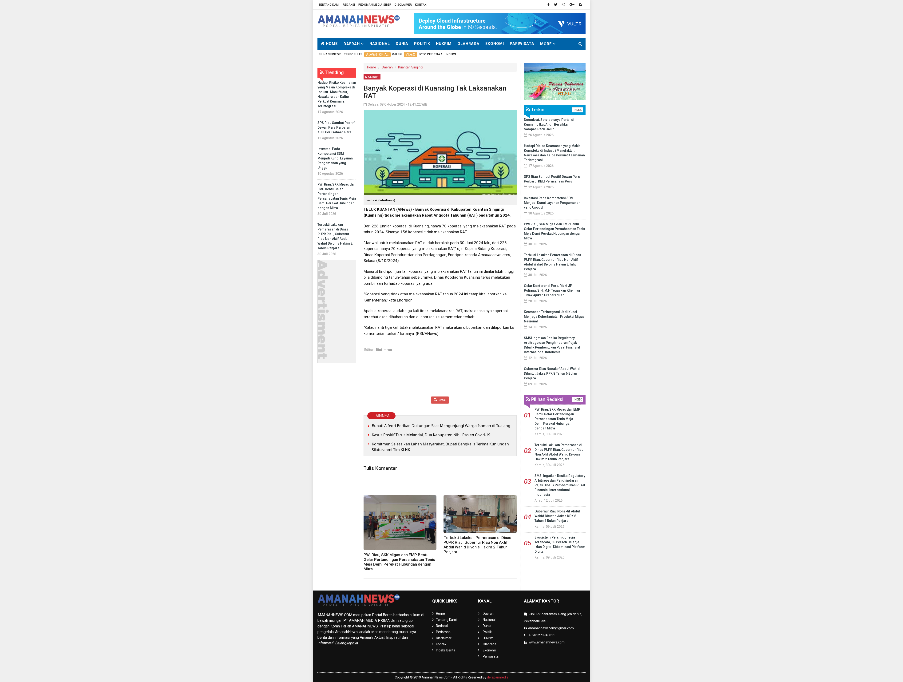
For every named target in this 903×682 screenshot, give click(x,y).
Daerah (387, 67)
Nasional (379, 43)
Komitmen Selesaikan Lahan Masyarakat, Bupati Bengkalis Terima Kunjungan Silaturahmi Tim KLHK (440, 446)
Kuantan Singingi (410, 67)
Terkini (538, 109)
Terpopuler (353, 54)
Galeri (397, 54)
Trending (334, 72)
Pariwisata (522, 43)
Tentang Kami (329, 4)
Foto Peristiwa (431, 54)
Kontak (420, 4)
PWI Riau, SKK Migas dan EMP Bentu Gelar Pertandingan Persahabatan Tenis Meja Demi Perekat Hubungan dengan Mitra (399, 561)
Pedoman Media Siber (375, 4)
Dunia (402, 43)
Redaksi (349, 4)
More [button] (546, 44)
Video (410, 54)
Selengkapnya (346, 643)
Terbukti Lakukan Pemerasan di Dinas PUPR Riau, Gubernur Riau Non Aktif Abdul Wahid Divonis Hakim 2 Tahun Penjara (477, 544)
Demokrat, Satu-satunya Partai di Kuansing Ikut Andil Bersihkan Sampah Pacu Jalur (549, 124)
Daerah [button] (352, 44)
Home (331, 43)
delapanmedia (497, 677)
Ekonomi (494, 43)
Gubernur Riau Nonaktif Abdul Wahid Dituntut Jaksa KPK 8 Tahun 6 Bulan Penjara (552, 373)
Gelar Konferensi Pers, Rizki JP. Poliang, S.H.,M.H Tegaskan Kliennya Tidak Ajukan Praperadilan (552, 290)
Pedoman (443, 632)
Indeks (451, 54)
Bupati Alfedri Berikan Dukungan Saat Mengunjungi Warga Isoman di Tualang (441, 425)
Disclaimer (403, 4)
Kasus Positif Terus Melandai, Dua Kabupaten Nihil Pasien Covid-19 (431, 434)
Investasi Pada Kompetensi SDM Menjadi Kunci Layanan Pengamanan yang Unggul (335, 158)
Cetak (442, 400)
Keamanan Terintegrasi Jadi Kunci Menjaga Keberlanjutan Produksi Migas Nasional (554, 316)
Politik (422, 43)
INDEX (577, 109)
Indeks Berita (445, 650)
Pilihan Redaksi (546, 399)
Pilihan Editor (330, 54)
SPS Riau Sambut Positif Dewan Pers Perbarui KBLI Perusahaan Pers (336, 127)
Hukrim (444, 43)
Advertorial (377, 54)
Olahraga (468, 43)
